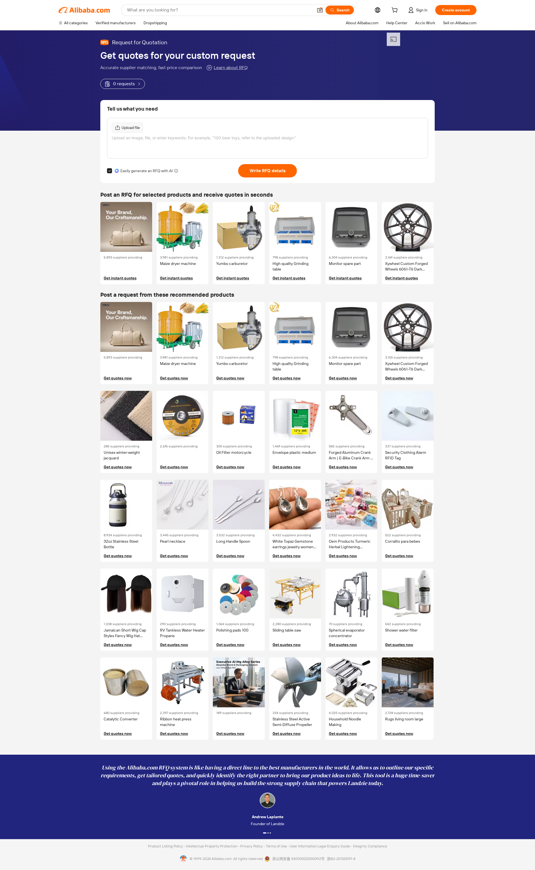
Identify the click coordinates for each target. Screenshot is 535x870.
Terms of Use (277, 846)
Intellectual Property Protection (212, 846)
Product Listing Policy (166, 846)
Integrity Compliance (370, 846)
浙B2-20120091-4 (341, 859)
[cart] (395, 11)
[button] (320, 10)
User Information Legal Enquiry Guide (320, 846)
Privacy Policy (252, 846)
